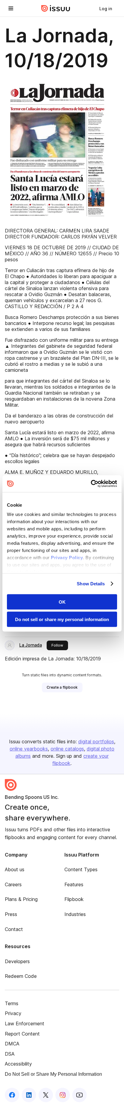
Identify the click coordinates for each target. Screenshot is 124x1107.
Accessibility (18, 1064)
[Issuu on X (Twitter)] (46, 1095)
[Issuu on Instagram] (62, 1095)
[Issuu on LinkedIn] (29, 1095)
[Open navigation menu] (11, 8)
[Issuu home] (56, 8)
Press (11, 914)
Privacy (13, 1013)
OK (62, 601)
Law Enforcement (24, 1024)
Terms (11, 1003)
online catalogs (67, 749)
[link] (106, 8)
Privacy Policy (67, 557)
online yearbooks (29, 749)
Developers (17, 961)
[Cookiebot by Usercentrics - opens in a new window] (90, 484)
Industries (75, 914)
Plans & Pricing (21, 899)
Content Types (81, 869)
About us (14, 869)
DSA (9, 1054)
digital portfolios (96, 742)
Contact (14, 929)
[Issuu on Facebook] (12, 1095)
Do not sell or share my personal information (62, 619)
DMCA (12, 1044)
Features (73, 884)
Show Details (91, 583)
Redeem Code (21, 976)
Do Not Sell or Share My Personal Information (53, 1074)
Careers (13, 884)
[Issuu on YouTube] (79, 1095)
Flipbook (74, 899)
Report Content (22, 1034)
